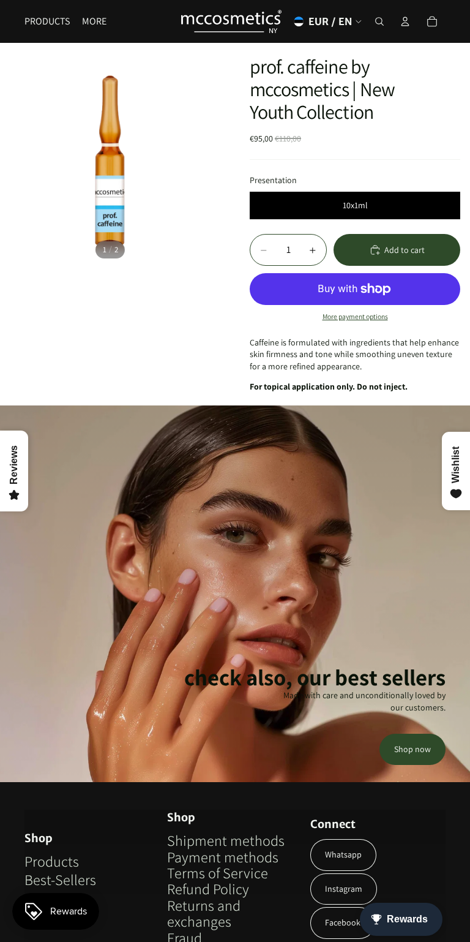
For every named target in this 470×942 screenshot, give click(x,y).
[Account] (405, 21)
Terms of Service (217, 873)
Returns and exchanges (204, 913)
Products (51, 861)
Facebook (342, 922)
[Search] (379, 21)
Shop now (412, 749)
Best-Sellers (60, 879)
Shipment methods (226, 840)
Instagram (343, 888)
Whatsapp (343, 854)
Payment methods (222, 857)
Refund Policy (208, 889)
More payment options (355, 316)
